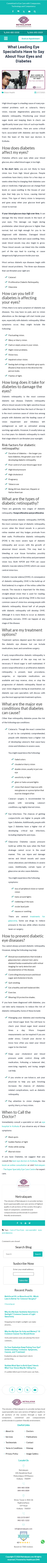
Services (9, 1437)
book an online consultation (14, 1165)
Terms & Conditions (14, 1448)
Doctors (30, 1431)
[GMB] (18, 11)
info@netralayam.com (23, 1529)
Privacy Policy (12, 1454)
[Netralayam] (23, 21)
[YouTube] (29, 11)
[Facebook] (13, 11)
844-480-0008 (12, 32)
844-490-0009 (36, 32)
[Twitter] (24, 11)
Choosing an (10, 1304)
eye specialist (31, 1230)
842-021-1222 (23, 1520)
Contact (29, 1442)
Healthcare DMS (33, 1559)
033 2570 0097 (23, 1517)
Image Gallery (32, 1454)
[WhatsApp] (42, 1541)
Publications (31, 1437)
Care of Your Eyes (17, 1230)
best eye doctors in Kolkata (24, 1161)
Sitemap (29, 1448)
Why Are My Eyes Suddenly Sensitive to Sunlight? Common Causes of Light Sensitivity (21, 1314)
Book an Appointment (31, 38)
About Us (10, 1431)
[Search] (35, 11)
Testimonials (11, 1442)
